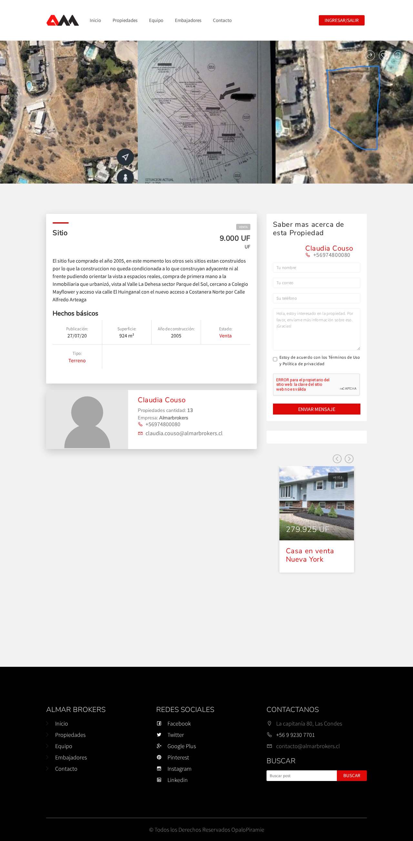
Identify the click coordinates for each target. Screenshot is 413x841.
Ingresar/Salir (342, 20)
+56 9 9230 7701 (295, 734)
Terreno (77, 360)
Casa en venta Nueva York (310, 555)
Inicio (95, 20)
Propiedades (125, 20)
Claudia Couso (162, 400)
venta (243, 227)
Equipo (156, 20)
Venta (225, 335)
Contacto (222, 20)
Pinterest (178, 757)
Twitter (175, 734)
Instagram (179, 768)
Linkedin (177, 780)
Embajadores (188, 20)
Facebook (179, 723)
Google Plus (181, 746)
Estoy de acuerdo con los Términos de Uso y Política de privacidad (319, 360)
